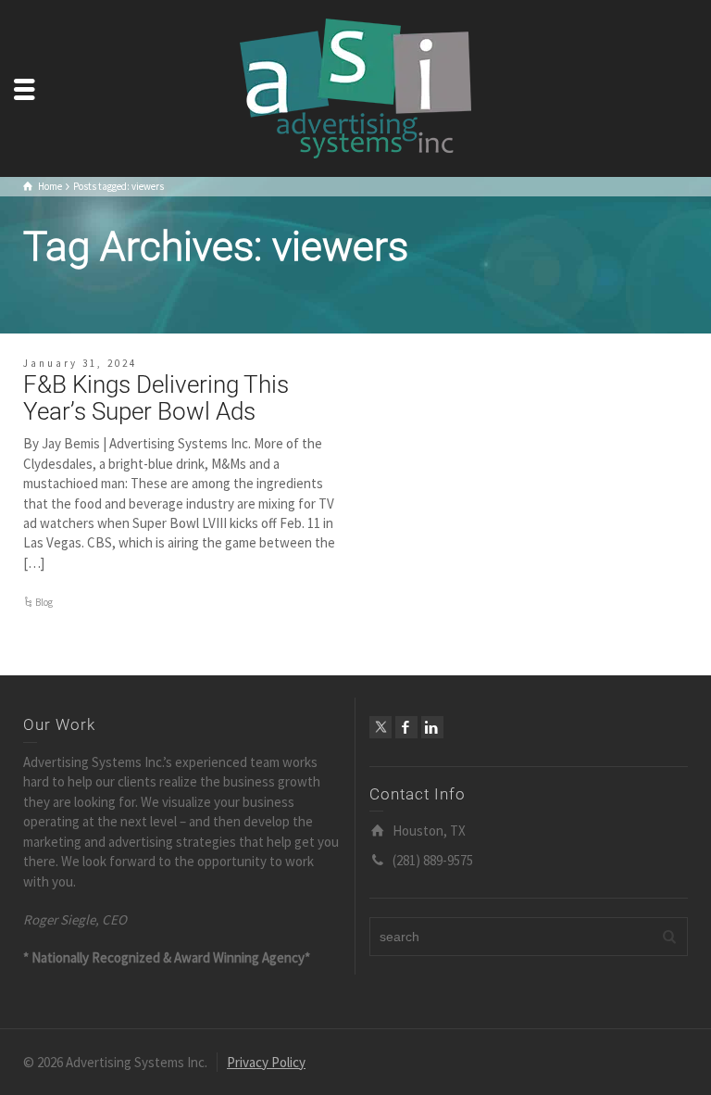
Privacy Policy (266, 1062)
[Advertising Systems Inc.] (355, 86)
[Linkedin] (432, 727)
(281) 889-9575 (433, 860)
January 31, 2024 (80, 363)
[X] (380, 727)
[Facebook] (406, 727)
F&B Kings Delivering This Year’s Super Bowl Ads (156, 398)
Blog (44, 602)
